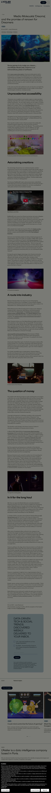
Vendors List (3, 787)
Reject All (45, 790)
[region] (25, 777)
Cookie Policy (4, 786)
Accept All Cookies (35, 790)
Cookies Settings (5, 790)
